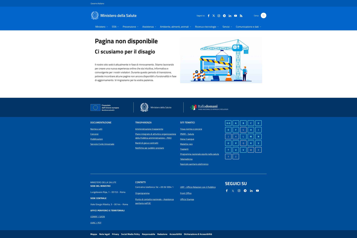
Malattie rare (186, 144)
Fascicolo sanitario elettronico (194, 164)
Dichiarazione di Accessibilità (198, 234)
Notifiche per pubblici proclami (149, 148)
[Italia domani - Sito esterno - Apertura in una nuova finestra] (211, 107)
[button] (263, 15)
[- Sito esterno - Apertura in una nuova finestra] (257, 190)
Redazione (162, 234)
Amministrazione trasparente (149, 129)
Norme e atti (96, 129)
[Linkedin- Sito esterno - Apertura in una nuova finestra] (251, 190)
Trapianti (184, 149)
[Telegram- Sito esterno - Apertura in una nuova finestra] (223, 15)
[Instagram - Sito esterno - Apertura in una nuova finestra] (217, 15)
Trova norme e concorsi (191, 129)
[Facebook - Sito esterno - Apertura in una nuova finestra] (207, 15)
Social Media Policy (130, 234)
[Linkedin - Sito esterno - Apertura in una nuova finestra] (229, 15)
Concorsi (94, 134)
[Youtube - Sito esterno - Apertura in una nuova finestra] (234, 15)
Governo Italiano (97, 3)
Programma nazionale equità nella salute (199, 154)
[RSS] (240, 15)
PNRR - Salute (187, 134)
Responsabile (148, 234)
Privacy (115, 234)
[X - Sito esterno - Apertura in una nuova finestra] (214, 15)
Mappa (93, 234)
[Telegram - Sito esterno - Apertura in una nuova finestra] (245, 190)
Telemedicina (186, 159)
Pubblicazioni (96, 139)
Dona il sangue (187, 139)
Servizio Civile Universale (102, 144)
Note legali (104, 234)
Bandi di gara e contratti (146, 143)
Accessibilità (176, 234)
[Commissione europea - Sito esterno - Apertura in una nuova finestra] (104, 107)
